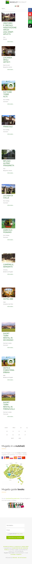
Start (6, 427)
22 (19, 431)
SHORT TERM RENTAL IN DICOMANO (8, 336)
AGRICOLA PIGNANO (7, 231)
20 (7, 431)
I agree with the (16, 533)
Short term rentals (7, 343)
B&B (4, 375)
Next (12, 438)
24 (6, 434)
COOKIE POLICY (17, 546)
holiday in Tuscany (21, 452)
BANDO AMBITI (25, 546)
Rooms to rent (6, 65)
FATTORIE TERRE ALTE (7, 94)
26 (19, 434)
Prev (14, 427)
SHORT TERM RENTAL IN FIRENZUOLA (9, 405)
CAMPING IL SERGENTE (8, 265)
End (20, 438)
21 (13, 431)
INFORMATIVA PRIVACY (8, 546)
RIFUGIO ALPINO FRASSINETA (8, 163)
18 (20, 427)
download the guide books (13, 498)
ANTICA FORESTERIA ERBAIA (8, 370)
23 (25, 431)
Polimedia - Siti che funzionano (19, 557)
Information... (10, 41)
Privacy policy (19, 533)
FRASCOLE (8, 126)
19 (26, 427)
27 (25, 434)
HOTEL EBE (8, 299)
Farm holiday (6, 99)
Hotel (4, 302)
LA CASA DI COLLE (8, 196)
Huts (4, 37)
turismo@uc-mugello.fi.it (16, 554)
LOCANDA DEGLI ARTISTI (7, 59)
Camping (5, 269)
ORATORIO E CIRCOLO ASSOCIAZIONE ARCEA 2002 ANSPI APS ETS (9, 28)
